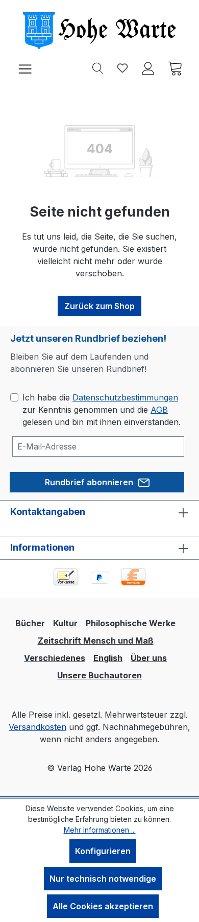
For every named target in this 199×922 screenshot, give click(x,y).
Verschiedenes (54, 658)
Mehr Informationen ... (100, 829)
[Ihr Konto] (148, 67)
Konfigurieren (103, 851)
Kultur (65, 623)
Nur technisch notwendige (102, 878)
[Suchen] (97, 67)
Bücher (30, 623)
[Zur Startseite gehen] (99, 30)
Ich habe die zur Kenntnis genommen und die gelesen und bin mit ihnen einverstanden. (101, 409)
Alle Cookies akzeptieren (103, 906)
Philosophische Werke (131, 623)
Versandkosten (37, 727)
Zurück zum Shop (99, 306)
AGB (159, 410)
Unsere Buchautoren (99, 675)
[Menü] (25, 67)
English (107, 658)
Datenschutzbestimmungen (125, 397)
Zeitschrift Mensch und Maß (96, 640)
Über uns (149, 658)
